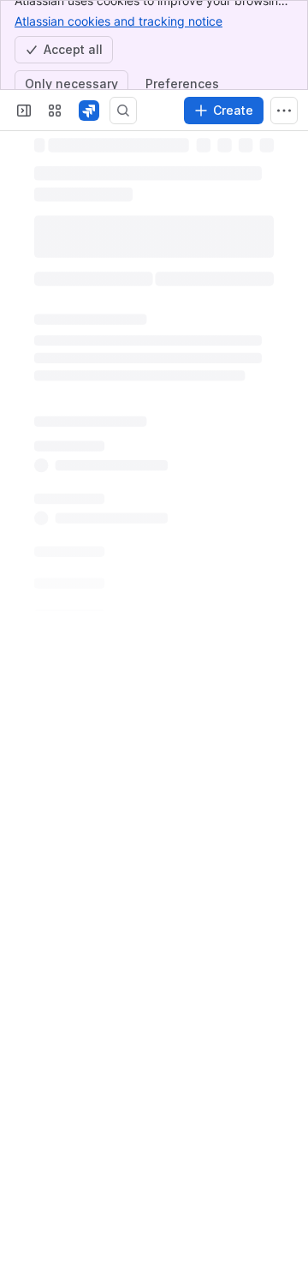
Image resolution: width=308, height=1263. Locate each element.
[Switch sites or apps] (54, 110)
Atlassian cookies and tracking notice (118, 21)
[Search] (123, 110)
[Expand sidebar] (24, 110)
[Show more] (284, 110)
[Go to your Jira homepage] (89, 110)
